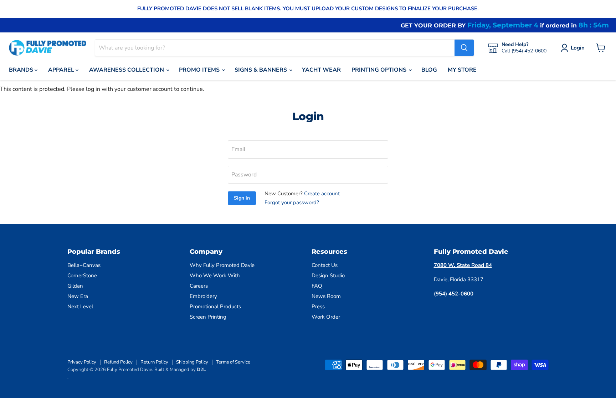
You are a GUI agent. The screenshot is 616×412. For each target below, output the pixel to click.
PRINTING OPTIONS (379, 70)
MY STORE (462, 70)
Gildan (75, 285)
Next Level (80, 306)
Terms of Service (233, 362)
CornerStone (82, 275)
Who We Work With (215, 275)
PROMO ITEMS (200, 70)
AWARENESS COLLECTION (127, 70)
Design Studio (328, 275)
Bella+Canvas (84, 265)
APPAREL (62, 70)
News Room (326, 296)
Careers (199, 285)
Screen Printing (208, 316)
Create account (322, 193)
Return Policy (154, 362)
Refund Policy (118, 362)
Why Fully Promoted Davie (222, 265)
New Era (77, 296)
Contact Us (325, 265)
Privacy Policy (81, 362)
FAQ (317, 285)
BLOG (429, 70)
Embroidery (203, 296)
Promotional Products (215, 306)
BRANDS (22, 70)
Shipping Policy (192, 362)
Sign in (242, 198)
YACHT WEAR (321, 70)
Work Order (326, 316)
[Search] (464, 48)
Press (318, 306)
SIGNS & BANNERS (261, 70)
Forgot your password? (292, 202)
